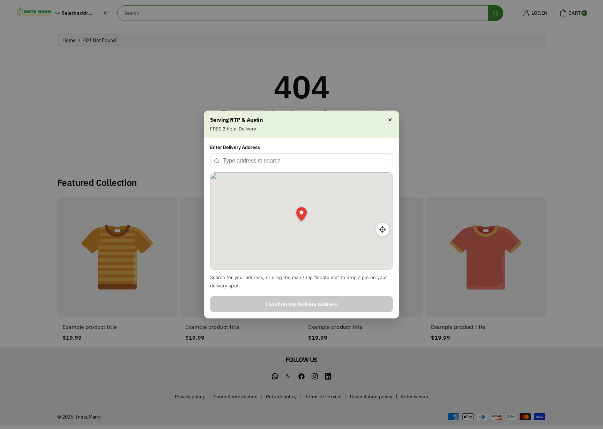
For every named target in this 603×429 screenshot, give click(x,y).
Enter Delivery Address (235, 147)
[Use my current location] (382, 229)
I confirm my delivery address (301, 304)
